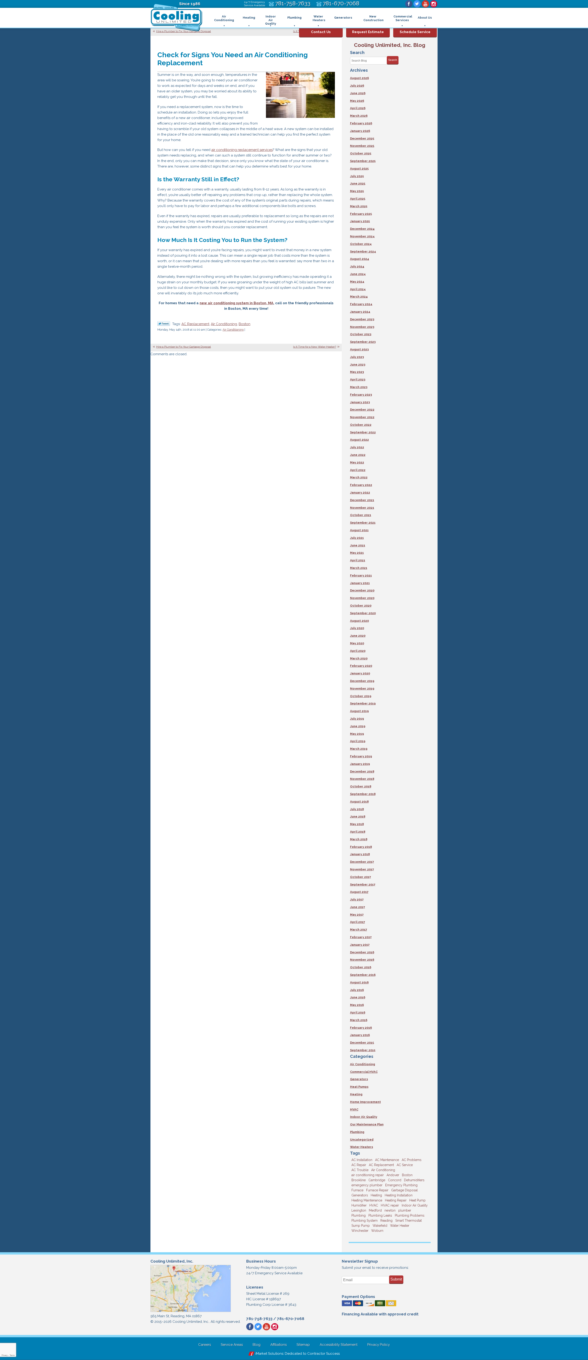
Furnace (357, 1190)
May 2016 (357, 1005)
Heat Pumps (359, 1086)
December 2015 (362, 1042)
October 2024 (361, 244)
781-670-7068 (290, 1318)
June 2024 (358, 274)
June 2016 (357, 997)
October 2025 (360, 153)
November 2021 (362, 507)
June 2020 (357, 635)
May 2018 (357, 824)
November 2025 (362, 146)
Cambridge (376, 1180)
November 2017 (362, 869)
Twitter (417, 4)
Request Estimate (368, 32)
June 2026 (357, 93)
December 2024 (362, 228)
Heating (356, 1094)
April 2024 (358, 289)
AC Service (405, 1165)
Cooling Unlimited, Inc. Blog (389, 45)
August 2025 (359, 168)
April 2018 (357, 831)
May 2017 (357, 914)
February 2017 (361, 937)
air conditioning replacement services (242, 150)
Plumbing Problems (409, 1215)
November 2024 (362, 236)
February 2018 (361, 847)
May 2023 (357, 372)
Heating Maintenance (366, 1200)
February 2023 (361, 394)
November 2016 (362, 959)
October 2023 (360, 334)
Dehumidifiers (414, 1180)
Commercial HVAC (364, 1071)
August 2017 (359, 892)
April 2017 (357, 922)
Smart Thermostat (408, 1220)
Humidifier (359, 1205)
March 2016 (358, 1020)
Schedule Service (415, 32)
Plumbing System (364, 1220)
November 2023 (362, 327)
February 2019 (361, 756)
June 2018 (357, 816)
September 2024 (363, 251)
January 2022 (360, 492)
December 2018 (362, 771)
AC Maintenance (387, 1160)
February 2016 (361, 1027)
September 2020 (363, 613)
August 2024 (359, 259)
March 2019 (358, 748)
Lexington (358, 1210)
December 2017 (362, 861)
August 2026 (359, 78)
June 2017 (357, 907)
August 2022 (359, 439)
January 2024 (360, 311)
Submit (396, 1279)
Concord (394, 1180)
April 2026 (357, 108)
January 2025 (360, 221)
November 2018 (362, 779)
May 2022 (357, 462)
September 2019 (363, 703)
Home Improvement (365, 1102)
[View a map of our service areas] (190, 1311)
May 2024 (357, 281)
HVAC (354, 1109)
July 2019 (357, 718)
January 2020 (360, 673)
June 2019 (357, 726)
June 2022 (357, 455)
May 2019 (357, 733)
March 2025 (358, 206)
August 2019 (359, 711)
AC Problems (411, 1160)
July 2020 (357, 628)
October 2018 (360, 786)
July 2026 (357, 85)
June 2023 (357, 364)
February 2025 (361, 214)
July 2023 (357, 357)
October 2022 (360, 424)
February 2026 (361, 123)
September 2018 (363, 794)
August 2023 (359, 349)
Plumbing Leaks (380, 1215)
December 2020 (362, 590)
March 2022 (359, 477)
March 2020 (359, 658)
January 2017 (360, 944)
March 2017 (358, 929)
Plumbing (357, 1132)
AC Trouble (359, 1170)
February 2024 (361, 304)
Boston (244, 324)
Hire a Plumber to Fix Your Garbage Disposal (183, 31)
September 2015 (362, 1050)
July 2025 (357, 176)
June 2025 (357, 183)
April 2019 (357, 741)
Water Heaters (361, 1147)
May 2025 (357, 191)
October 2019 (360, 696)
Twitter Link (163, 323)
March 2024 (359, 296)
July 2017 (357, 899)
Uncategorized (361, 1139)
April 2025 (357, 198)
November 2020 (362, 598)
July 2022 (357, 447)
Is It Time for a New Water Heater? (314, 346)
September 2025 (363, 161)
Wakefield (380, 1225)
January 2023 (360, 402)
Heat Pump (417, 1200)
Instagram (433, 4)
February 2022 (361, 485)
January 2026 (360, 131)
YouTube (425, 4)
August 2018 (359, 801)
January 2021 (360, 583)
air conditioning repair (367, 1175)
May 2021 (357, 552)
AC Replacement (195, 324)
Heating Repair (396, 1200)
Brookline (358, 1180)
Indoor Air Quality (363, 1117)
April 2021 (357, 560)
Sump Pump (360, 1225)
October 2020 (360, 605)
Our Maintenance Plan (367, 1124)
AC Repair (358, 1165)
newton (390, 1210)
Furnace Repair (377, 1190)
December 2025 (362, 138)
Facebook (409, 4)
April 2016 (357, 1012)
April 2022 (357, 470)
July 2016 (357, 990)
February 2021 (361, 575)
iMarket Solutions (269, 1353)
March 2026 (359, 115)
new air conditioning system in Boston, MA (236, 303)
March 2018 (358, 839)
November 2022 (362, 417)
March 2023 (358, 387)
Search (392, 60)
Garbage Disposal (404, 1190)
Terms (12, 1355)
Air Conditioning (224, 324)
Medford (375, 1210)
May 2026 (357, 100)
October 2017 (360, 877)
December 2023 (362, 319)
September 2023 (363, 342)
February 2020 (361, 665)
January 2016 (360, 1035)
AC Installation (361, 1160)
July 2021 (357, 537)
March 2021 (358, 568)
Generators (359, 1079)
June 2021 (357, 545)
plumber (404, 1210)
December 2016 (362, 952)
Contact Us (321, 32)
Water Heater (399, 1225)
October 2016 (360, 967)
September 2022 (363, 432)
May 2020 (357, 643)
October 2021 (360, 515)
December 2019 (362, 681)
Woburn (377, 1230)
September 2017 (362, 884)
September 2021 (363, 522)
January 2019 (360, 764)
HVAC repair (390, 1205)
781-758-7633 (259, 1318)
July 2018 (357, 809)
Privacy (5, 1355)
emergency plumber (366, 1185)
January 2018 (360, 854)
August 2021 (359, 530)
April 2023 (357, 379)
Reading (386, 1220)
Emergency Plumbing (401, 1185)
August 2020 (359, 620)
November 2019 (362, 688)
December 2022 (362, 409)
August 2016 (359, 982)
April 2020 (357, 651)
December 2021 (362, 500)
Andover (393, 1175)
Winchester (359, 1230)
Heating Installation (399, 1195)
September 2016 (363, 975)
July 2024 (357, 266)
